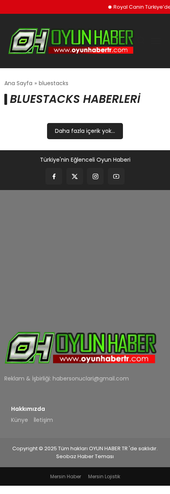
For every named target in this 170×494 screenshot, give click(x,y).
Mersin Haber (65, 476)
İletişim (43, 420)
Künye (19, 420)
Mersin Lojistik (104, 476)
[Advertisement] (85, 255)
